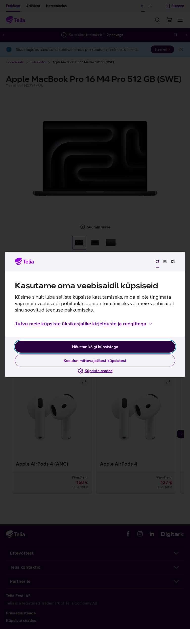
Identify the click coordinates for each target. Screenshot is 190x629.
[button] (84, 323)
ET (157, 261)
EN (173, 261)
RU (165, 261)
